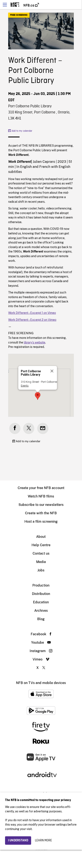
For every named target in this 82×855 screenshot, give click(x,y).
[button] (37, 396)
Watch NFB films (41, 496)
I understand (18, 840)
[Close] (52, 371)
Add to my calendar (21, 131)
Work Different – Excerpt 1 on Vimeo (32, 312)
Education (41, 602)
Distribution (41, 594)
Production (40, 585)
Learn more (43, 840)
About (41, 537)
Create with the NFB (41, 513)
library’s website (34, 342)
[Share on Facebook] (14, 428)
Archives (41, 611)
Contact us (41, 553)
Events (25, 385)
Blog (41, 619)
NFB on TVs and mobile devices (41, 683)
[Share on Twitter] (28, 428)
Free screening (19, 15)
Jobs (40, 570)
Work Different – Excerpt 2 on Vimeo (32, 319)
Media (41, 562)
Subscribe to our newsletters (41, 505)
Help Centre (41, 545)
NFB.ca (29, 5)
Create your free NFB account (41, 488)
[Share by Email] (42, 428)
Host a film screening (41, 522)
